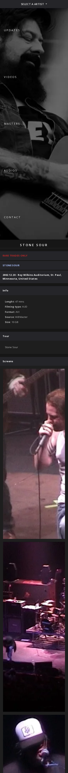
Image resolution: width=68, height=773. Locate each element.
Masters (12, 123)
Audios (10, 170)
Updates (12, 30)
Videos (10, 77)
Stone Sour (11, 265)
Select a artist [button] (33, 4)
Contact (12, 217)
